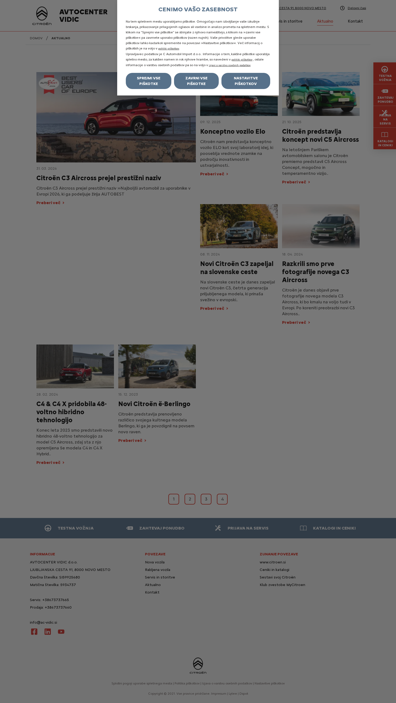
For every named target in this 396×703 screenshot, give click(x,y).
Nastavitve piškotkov (246, 81)
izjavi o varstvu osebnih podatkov (230, 65)
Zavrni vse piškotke (196, 81)
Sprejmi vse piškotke (148, 81)
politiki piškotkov (168, 48)
